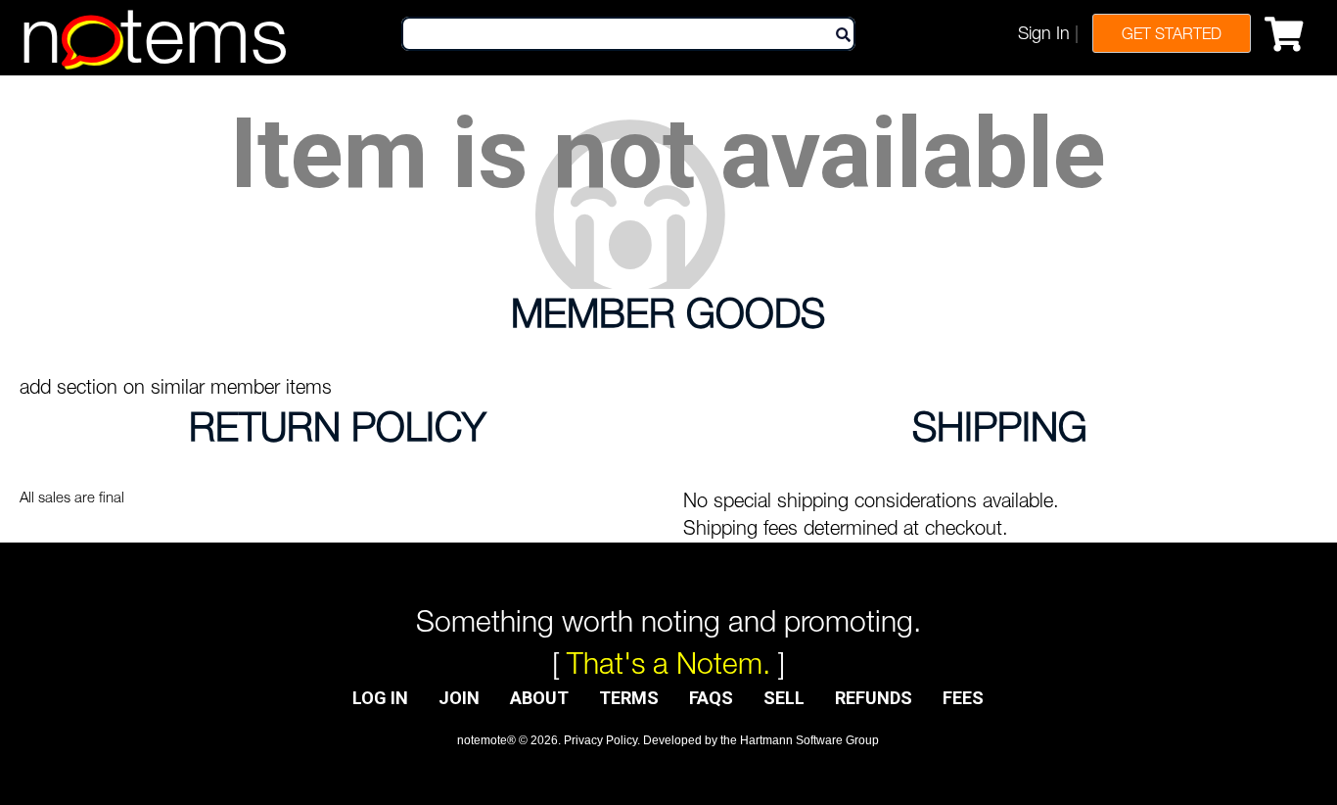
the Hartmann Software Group (799, 740)
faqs (711, 697)
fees (963, 697)
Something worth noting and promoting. (668, 620)
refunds (873, 697)
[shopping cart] (1289, 30)
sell (784, 697)
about (539, 697)
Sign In (1044, 33)
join (459, 697)
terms (629, 697)
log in (380, 697)
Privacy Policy (600, 740)
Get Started (1172, 33)
